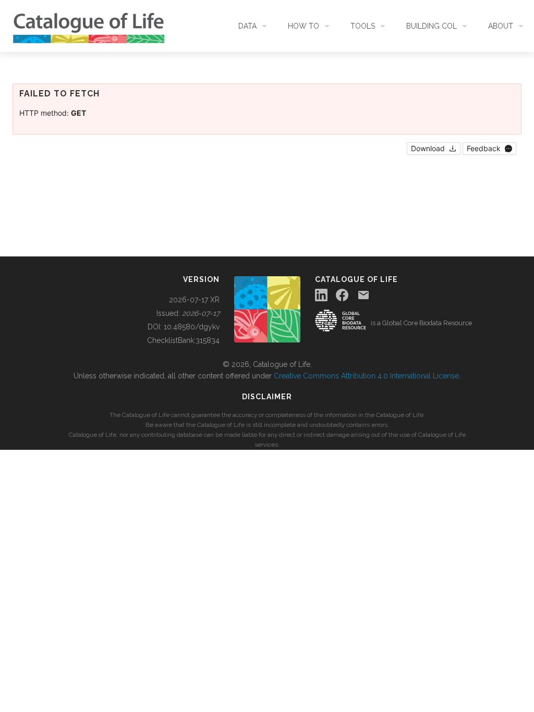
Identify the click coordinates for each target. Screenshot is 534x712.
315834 (208, 340)
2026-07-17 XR (194, 300)
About (500, 26)
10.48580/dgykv (192, 327)
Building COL (431, 26)
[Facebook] (342, 295)
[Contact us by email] (363, 295)
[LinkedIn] (321, 295)
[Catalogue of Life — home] (267, 308)
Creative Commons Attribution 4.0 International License (366, 376)
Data (247, 26)
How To (303, 26)
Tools (362, 26)
